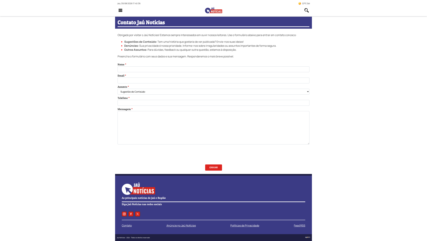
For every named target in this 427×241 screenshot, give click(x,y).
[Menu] (120, 10)
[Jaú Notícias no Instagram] (124, 213)
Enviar (213, 167)
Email (121, 75)
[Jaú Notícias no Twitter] (137, 213)
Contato (127, 225)
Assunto (122, 86)
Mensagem (124, 109)
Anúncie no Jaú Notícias (181, 225)
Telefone (123, 98)
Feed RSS (299, 225)
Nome (121, 64)
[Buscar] (306, 10)
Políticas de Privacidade (244, 225)
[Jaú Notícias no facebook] (130, 213)
